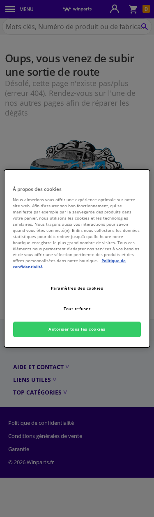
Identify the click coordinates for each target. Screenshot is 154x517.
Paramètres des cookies (77, 288)
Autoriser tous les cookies (77, 329)
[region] (77, 258)
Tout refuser (77, 308)
